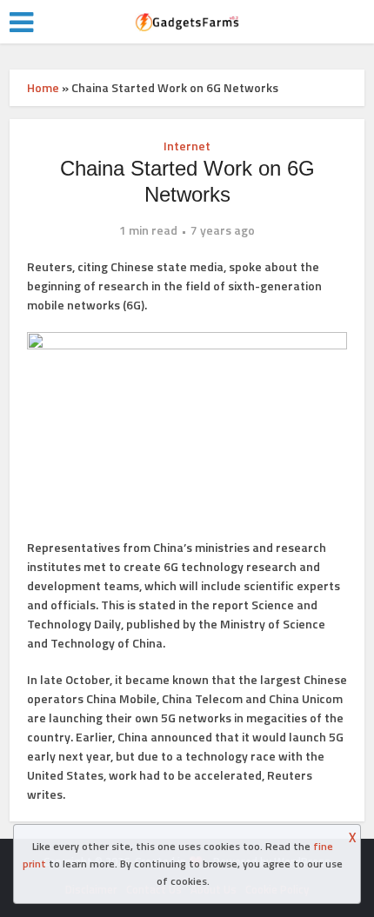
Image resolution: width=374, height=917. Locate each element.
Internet (187, 145)
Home (43, 87)
